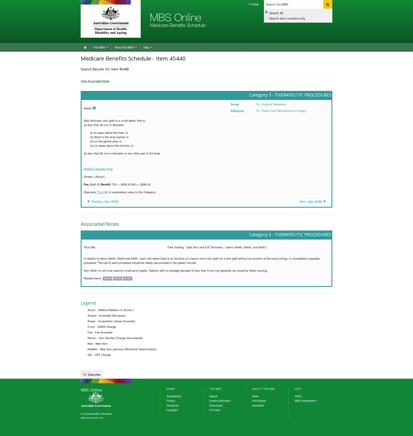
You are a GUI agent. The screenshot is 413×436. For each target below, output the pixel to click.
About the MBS (125, 47)
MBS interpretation (306, 400)
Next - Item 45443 (311, 201)
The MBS (99, 47)
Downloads (216, 405)
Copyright (172, 410)
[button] (404, 429)
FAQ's (298, 396)
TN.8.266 (102, 192)
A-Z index (214, 410)
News (255, 396)
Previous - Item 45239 (104, 201)
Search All (276, 13)
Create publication (220, 400)
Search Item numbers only (287, 18)
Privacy (170, 400)
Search (213, 396)
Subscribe (94, 374)
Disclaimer (172, 405)
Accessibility (173, 396)
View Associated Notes (95, 81)
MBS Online (107, 400)
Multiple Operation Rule (98, 169)
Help (146, 47)
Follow (254, 4)
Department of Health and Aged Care (110, 20)
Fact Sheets (259, 400)
